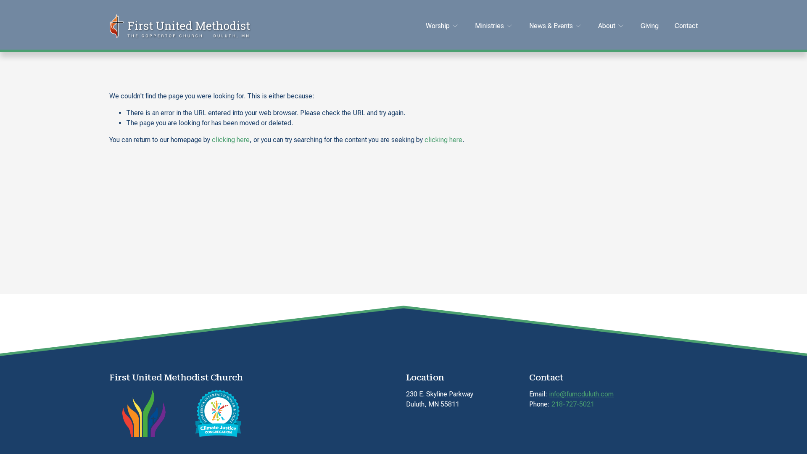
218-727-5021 (572, 404)
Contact (686, 26)
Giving (650, 26)
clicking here (231, 140)
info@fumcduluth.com (581, 394)
